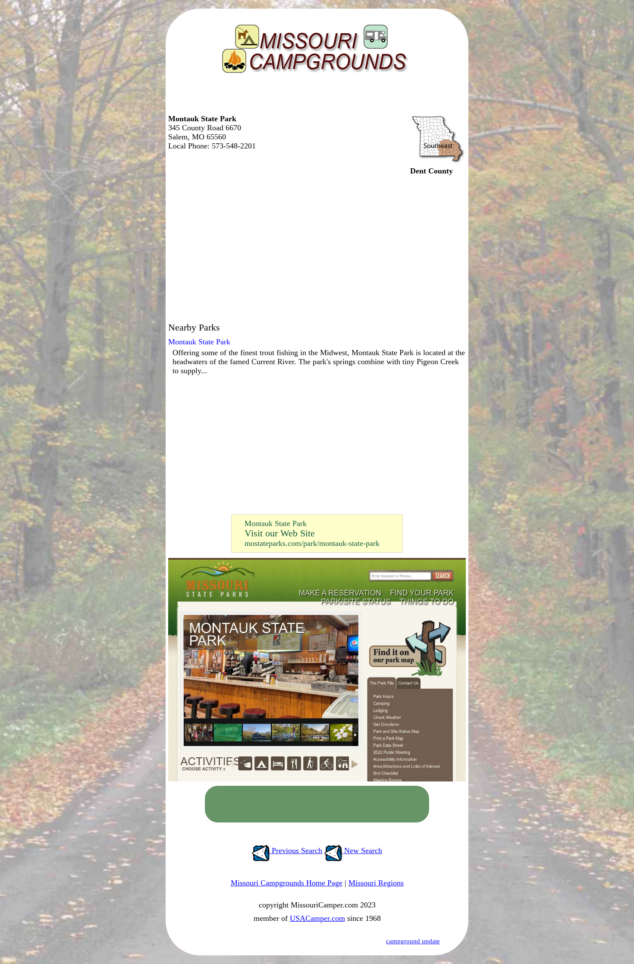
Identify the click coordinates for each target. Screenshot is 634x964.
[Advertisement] (314, 97)
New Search (362, 850)
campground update (413, 941)
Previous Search (296, 850)
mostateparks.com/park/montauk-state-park (312, 543)
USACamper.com (317, 918)
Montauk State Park (199, 341)
